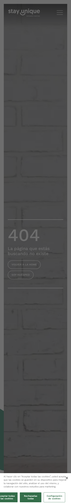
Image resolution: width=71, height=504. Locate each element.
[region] (35, 488)
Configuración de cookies (54, 497)
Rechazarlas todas (30, 497)
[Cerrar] (67, 478)
